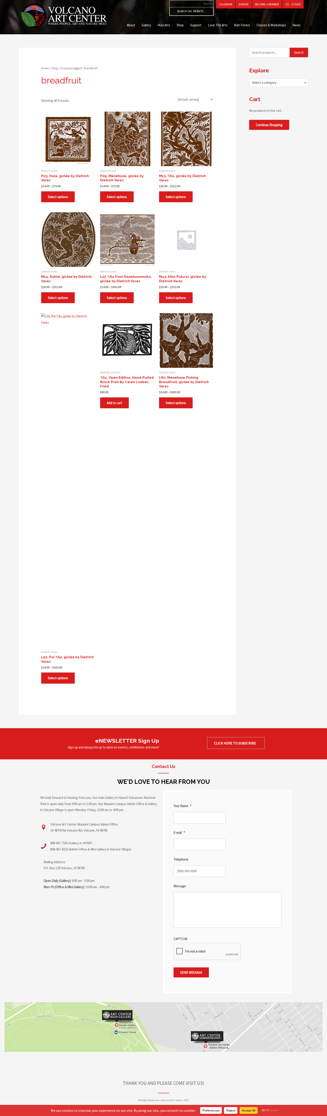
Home (45, 68)
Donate (244, 4)
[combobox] (278, 83)
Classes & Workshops (271, 25)
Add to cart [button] (114, 403)
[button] (236, 743)
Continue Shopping (269, 125)
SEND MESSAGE (191, 972)
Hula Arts (163, 25)
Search (208, 3)
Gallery (146, 25)
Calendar (225, 4)
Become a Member (267, 4)
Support (196, 25)
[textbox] (276, 82)
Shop (180, 25)
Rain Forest (242, 25)
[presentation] (207, 951)
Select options (58, 197)
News (297, 25)
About (131, 25)
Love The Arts (218, 25)
